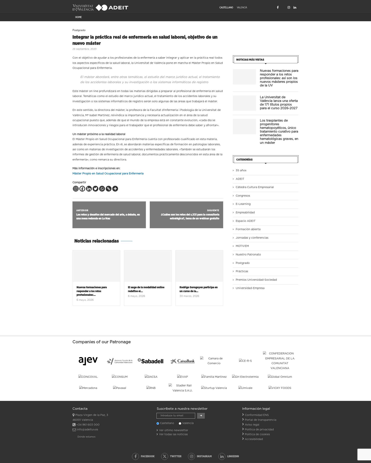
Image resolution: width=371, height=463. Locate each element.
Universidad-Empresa (250, 288)
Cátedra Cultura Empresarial (255, 187)
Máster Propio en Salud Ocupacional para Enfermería (108, 173)
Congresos (243, 195)
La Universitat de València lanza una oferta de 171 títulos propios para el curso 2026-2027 (279, 103)
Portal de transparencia (260, 420)
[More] (115, 189)
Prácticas (242, 271)
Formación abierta (248, 229)
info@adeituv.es (87, 429)
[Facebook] (278, 7)
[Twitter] (283, 7)
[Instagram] (289, 7)
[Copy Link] (108, 189)
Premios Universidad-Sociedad (256, 280)
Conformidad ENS (257, 415)
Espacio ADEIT (245, 221)
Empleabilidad (245, 212)
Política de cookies (257, 434)
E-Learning (243, 204)
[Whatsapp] (102, 189)
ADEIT (240, 179)
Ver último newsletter (173, 430)
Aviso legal (252, 424)
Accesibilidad (254, 439)
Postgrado (243, 263)
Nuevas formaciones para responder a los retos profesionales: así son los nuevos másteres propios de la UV (279, 78)
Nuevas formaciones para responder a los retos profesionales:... (92, 291)
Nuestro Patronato (248, 254)
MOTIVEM (242, 246)
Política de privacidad (259, 429)
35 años (241, 170)
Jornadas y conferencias (252, 238)
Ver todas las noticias (173, 434)
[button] (77, 280)
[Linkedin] (295, 7)
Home (78, 17)
